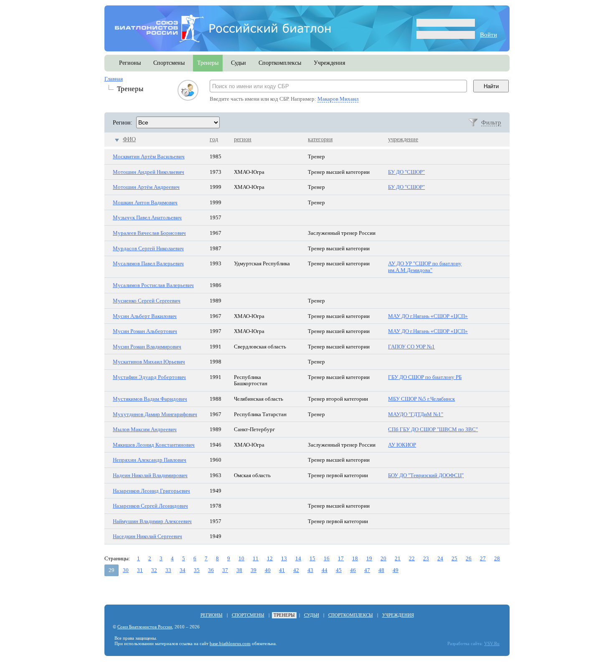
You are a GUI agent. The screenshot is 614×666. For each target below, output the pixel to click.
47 (367, 570)
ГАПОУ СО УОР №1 (411, 346)
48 (381, 570)
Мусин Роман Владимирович (147, 346)
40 (268, 570)
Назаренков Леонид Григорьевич (151, 491)
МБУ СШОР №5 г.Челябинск (421, 399)
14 (298, 558)
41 (282, 570)
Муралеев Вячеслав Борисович (149, 233)
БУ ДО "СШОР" (406, 172)
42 (296, 570)
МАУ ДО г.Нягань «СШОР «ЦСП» (428, 316)
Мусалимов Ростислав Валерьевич (153, 285)
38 (239, 570)
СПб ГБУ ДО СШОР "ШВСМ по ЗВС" (433, 429)
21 (398, 558)
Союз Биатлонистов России (144, 627)
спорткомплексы (280, 63)
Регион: (122, 122)
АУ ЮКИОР (402, 445)
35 (197, 570)
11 (256, 558)
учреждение (403, 139)
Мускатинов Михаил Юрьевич (149, 361)
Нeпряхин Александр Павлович (149, 460)
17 (341, 558)
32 (154, 570)
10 (241, 558)
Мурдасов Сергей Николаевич (148, 248)
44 (324, 570)
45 (339, 570)
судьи (238, 63)
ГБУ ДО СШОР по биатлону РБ (425, 377)
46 (353, 570)
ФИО (129, 139)
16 (327, 558)
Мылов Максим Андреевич (145, 429)
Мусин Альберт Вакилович (145, 316)
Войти (488, 34)
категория (320, 139)
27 (483, 558)
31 (140, 570)
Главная (113, 79)
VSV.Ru (492, 643)
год (214, 139)
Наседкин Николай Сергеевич (147, 536)
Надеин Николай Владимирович (150, 475)
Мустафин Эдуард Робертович (149, 377)
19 (369, 558)
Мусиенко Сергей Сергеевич (146, 300)
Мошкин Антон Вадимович (145, 202)
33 (168, 570)
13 (284, 558)
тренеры (207, 63)
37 (225, 570)
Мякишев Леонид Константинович (154, 445)
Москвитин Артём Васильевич (149, 156)
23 (426, 558)
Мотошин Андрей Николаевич (148, 172)
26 (469, 558)
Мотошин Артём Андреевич (146, 187)
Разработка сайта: (465, 643)
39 (253, 570)
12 (270, 558)
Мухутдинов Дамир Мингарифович (155, 414)
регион (242, 139)
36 (211, 570)
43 (310, 570)
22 (412, 558)
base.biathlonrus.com (230, 643)
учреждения (329, 63)
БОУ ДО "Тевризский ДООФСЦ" (426, 475)
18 (355, 558)
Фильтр (491, 122)
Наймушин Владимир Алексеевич (152, 521)
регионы (130, 63)
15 (312, 558)
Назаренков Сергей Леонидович (150, 506)
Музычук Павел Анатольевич (147, 217)
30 (126, 570)
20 (383, 558)
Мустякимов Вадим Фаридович (150, 399)
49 (395, 570)
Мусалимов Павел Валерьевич (148, 263)
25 (454, 558)
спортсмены (169, 63)
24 (440, 558)
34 (182, 570)
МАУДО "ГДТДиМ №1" (415, 414)
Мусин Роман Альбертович (145, 331)
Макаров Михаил (337, 99)
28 (497, 558)
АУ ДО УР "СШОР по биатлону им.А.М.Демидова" (425, 266)
